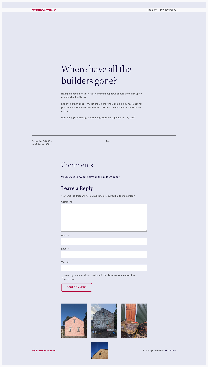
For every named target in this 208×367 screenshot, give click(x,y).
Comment (67, 201)
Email (65, 248)
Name (65, 235)
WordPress (170, 350)
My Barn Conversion (44, 10)
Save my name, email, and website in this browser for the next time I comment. (100, 277)
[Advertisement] (104, 37)
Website (65, 262)
